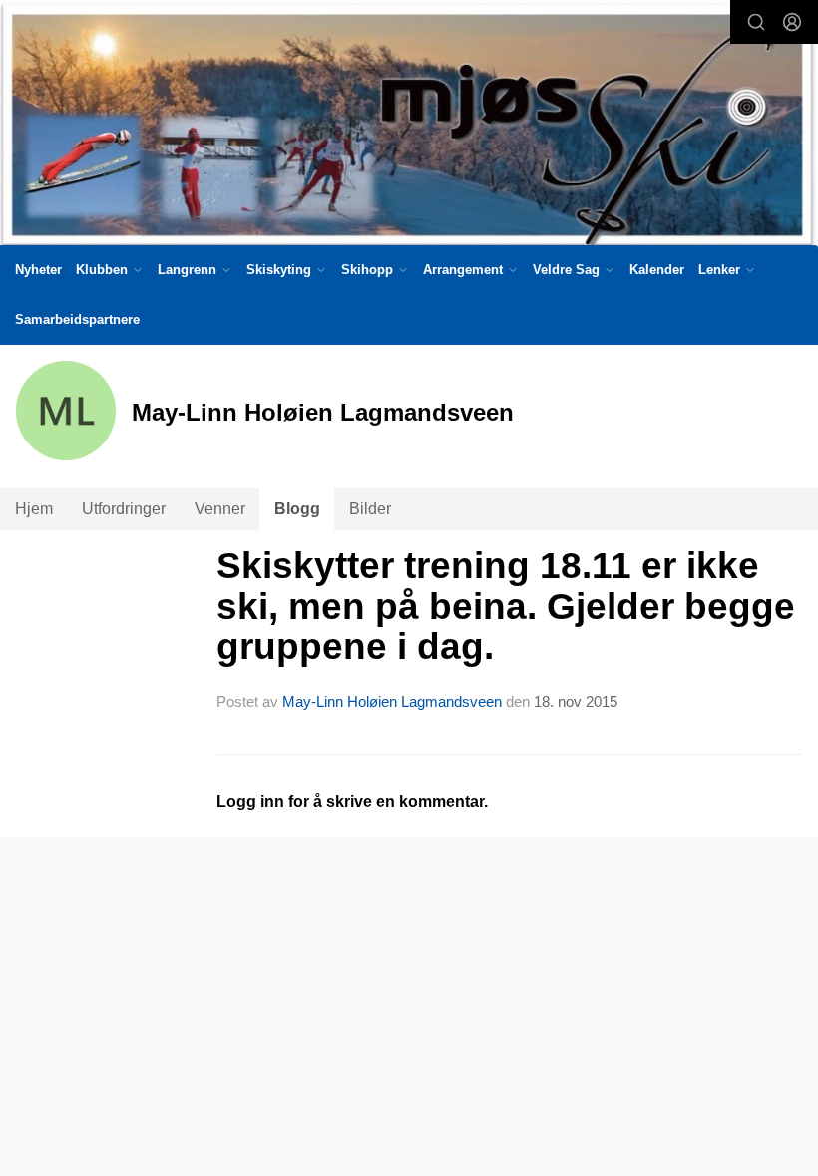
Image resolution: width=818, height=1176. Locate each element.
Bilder (370, 508)
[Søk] (756, 22)
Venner (220, 508)
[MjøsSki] (409, 126)
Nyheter (38, 269)
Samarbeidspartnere (77, 319)
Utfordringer (124, 508)
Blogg (297, 508)
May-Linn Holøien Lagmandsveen (392, 701)
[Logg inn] (792, 22)
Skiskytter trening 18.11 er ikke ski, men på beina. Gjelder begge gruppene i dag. (505, 606)
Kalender (656, 269)
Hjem (34, 508)
